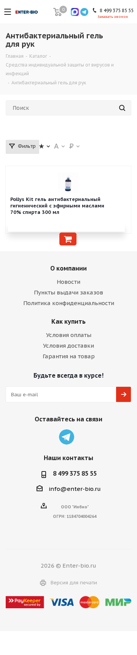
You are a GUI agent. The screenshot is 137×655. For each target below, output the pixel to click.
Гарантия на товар (69, 356)
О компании (68, 268)
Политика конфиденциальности (68, 303)
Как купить (68, 321)
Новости (68, 281)
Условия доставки (68, 345)
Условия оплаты (68, 335)
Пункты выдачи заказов (68, 292)
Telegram (66, 437)
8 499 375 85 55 (75, 473)
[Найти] (122, 107)
